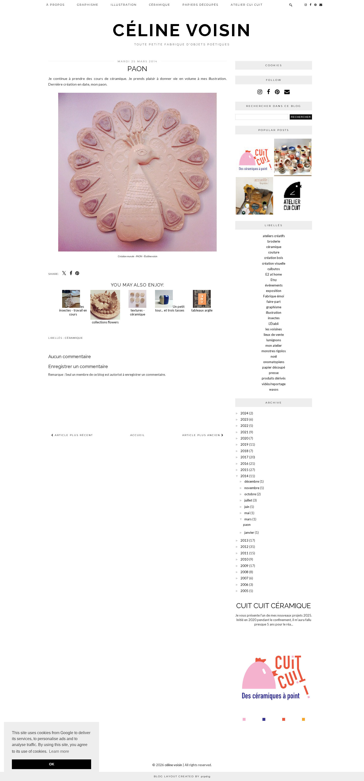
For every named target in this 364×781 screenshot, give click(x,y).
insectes (274, 318)
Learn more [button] (59, 751)
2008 (244, 572)
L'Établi (274, 324)
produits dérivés (274, 378)
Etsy (274, 280)
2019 (244, 444)
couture (273, 252)
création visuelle (273, 263)
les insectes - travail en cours (73, 310)
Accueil (137, 435)
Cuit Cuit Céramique (273, 606)
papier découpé (273, 367)
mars (248, 519)
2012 (244, 547)
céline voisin (182, 30)
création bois (273, 258)
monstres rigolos (273, 351)
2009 (244, 566)
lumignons (273, 340)
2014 (244, 476)
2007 (244, 578)
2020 (244, 438)
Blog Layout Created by (182, 776)
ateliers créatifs (274, 236)
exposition (273, 291)
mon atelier (273, 345)
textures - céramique (137, 312)
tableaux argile (201, 310)
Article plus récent (73, 435)
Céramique (159, 4)
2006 (244, 585)
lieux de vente (274, 335)
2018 (244, 451)
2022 (244, 426)
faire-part (274, 302)
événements (274, 285)
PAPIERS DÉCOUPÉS (200, 4)
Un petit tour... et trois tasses (169, 308)
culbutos (273, 269)
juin (246, 507)
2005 (244, 591)
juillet (248, 500)
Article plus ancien (201, 435)
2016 (244, 464)
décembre (251, 481)
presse (274, 373)
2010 (244, 559)
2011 (244, 553)
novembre (251, 488)
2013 (244, 540)
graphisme (273, 307)
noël (274, 356)
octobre (250, 494)
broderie (273, 241)
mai (247, 513)
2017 (244, 457)
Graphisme (87, 4)
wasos (273, 389)
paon (247, 525)
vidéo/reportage (274, 384)
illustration (124, 4)
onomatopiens (273, 362)
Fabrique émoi (273, 296)
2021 (244, 432)
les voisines (273, 329)
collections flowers (105, 322)
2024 (244, 413)
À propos (55, 4)
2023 (244, 419)
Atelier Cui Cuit (247, 4)
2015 (244, 470)
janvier (249, 532)
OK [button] (51, 764)
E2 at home (273, 274)
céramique (74, 338)
